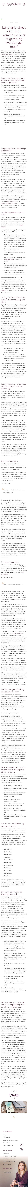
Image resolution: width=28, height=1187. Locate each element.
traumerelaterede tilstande (8, 203)
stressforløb (22, 476)
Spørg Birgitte (7, 1164)
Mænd (3, 290)
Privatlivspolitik (7, 1172)
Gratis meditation (8, 1145)
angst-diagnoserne (11, 201)
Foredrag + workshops (9, 1159)
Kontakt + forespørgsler (9, 1156)
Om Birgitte (6, 1153)
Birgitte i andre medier (9, 1161)
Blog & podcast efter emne (10, 1140)
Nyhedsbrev (6, 1143)
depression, (11, 259)
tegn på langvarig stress (7, 54)
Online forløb (6, 1137)
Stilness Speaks (17, 633)
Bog (4, 1134)
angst (5, 259)
